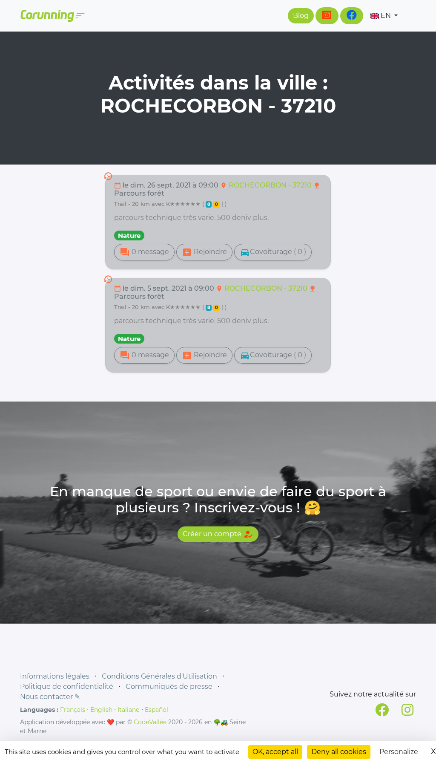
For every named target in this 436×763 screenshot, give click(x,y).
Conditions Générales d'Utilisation (159, 676)
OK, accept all (275, 752)
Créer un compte (218, 534)
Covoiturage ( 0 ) (273, 252)
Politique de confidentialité (66, 686)
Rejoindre (204, 252)
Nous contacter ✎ (50, 697)
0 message (144, 252)
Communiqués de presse (169, 686)
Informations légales (54, 676)
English (101, 710)
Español (156, 710)
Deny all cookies (338, 752)
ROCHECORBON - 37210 (271, 185)
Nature (129, 235)
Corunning (52, 15)
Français (72, 710)
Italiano (129, 710)
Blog (301, 16)
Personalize (398, 752)
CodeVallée (150, 722)
